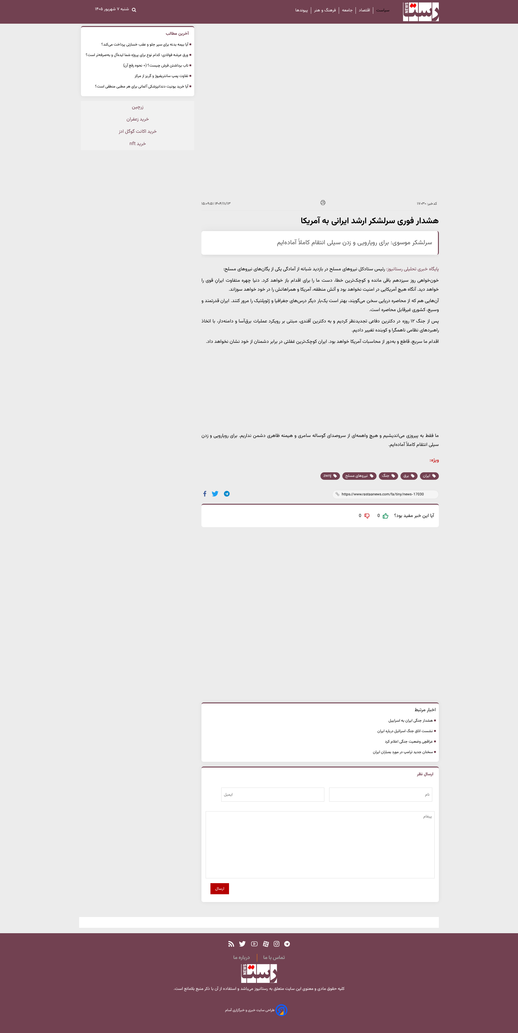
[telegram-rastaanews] (287, 944)
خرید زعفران (138, 119)
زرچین (137, 107)
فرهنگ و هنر (325, 10)
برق (406, 476)
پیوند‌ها (301, 10)
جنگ (386, 476)
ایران (427, 476)
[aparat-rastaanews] (266, 944)
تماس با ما (274, 958)
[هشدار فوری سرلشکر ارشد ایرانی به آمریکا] (227, 493)
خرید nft (138, 144)
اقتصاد (364, 10)
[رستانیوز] (415, 11)
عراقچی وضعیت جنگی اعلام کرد (409, 742)
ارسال (219, 889)
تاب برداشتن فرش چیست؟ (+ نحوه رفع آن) (155, 66)
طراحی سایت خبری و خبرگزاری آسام (250, 1010)
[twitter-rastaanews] (242, 944)
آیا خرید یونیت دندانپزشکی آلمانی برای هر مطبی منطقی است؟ (141, 87)
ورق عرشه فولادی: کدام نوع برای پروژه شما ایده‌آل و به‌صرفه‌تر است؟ (137, 55)
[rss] (231, 944)
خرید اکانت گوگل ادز (138, 131)
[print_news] (323, 203)
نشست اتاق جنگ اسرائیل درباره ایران (405, 731)
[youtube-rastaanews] (254, 944)
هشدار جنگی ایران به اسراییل (411, 721)
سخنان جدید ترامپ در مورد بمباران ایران (403, 752)
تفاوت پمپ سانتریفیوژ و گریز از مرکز (161, 76)
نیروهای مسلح (357, 476)
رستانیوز (260, 989)
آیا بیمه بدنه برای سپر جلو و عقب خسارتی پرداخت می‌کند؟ (144, 45)
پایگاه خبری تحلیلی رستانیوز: (412, 269)
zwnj (327, 476)
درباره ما (241, 958)
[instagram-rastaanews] (276, 944)
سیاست (382, 10)
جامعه (347, 10)
